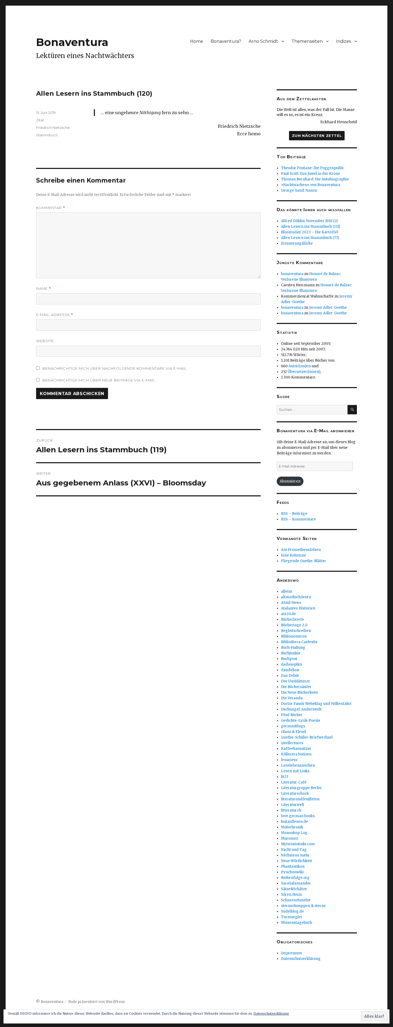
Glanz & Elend (293, 731)
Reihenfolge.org (295, 877)
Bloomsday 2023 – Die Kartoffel (309, 232)
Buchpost (289, 659)
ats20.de (288, 614)
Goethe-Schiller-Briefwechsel (307, 737)
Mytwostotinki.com (298, 844)
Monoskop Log (294, 833)
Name (43, 288)
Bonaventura (72, 42)
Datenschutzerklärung (301, 958)
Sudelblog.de (292, 911)
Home (196, 41)
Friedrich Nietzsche (53, 127)
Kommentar (50, 208)
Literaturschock (295, 793)
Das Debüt (290, 675)
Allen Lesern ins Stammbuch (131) (310, 226)
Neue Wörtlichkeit (296, 861)
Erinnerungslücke (297, 243)
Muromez (289, 838)
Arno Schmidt (263, 41)
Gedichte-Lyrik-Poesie (300, 720)
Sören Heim (291, 894)
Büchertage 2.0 (294, 625)
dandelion (290, 670)
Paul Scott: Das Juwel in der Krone (310, 173)
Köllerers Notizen (296, 754)
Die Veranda (292, 698)
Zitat (40, 120)
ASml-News (291, 602)
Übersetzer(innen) (304, 371)
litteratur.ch (291, 810)
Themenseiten (307, 41)
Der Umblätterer (295, 681)
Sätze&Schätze (294, 889)
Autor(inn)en (299, 366)
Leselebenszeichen (298, 765)
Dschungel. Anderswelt (301, 709)
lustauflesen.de (294, 821)
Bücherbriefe (292, 619)
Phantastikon (293, 866)
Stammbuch (47, 135)
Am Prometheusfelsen (301, 549)
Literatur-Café (294, 782)
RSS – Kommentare (298, 519)
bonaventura (292, 274)
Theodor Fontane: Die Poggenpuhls (312, 168)
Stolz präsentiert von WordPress (96, 1001)
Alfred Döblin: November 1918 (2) (309, 221)
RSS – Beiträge (294, 513)
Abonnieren (290, 481)
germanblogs (293, 726)
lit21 (284, 776)
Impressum (291, 953)
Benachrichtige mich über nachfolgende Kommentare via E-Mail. (115, 368)
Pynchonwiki (292, 872)
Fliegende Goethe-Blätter (303, 561)
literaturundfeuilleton (300, 799)
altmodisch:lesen (296, 597)
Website (45, 341)
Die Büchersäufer (296, 687)
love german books (298, 816)
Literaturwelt (292, 804)
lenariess (289, 760)
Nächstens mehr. (295, 855)
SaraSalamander (296, 883)
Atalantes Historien (298, 608)
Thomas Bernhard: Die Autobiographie (315, 179)
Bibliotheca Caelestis (299, 642)
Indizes (343, 41)
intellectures (292, 743)
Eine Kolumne (293, 555)
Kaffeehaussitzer (296, 748)
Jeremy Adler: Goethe (328, 307)
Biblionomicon (294, 636)
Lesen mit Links (295, 771)
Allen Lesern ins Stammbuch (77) (310, 237)
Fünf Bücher (292, 715)
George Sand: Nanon (299, 190)
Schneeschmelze (296, 900)
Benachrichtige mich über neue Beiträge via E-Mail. (99, 380)
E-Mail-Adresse (54, 314)
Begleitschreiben (296, 630)
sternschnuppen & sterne (303, 906)
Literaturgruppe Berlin (301, 788)
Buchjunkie (290, 653)
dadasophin (291, 664)
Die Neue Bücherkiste (299, 692)
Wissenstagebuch (296, 922)
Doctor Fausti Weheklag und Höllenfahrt (316, 703)
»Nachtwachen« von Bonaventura (310, 185)
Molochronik (292, 827)
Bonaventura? (226, 41)
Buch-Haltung (293, 647)
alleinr (286, 591)
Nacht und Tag (294, 849)
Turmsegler (291, 917)
